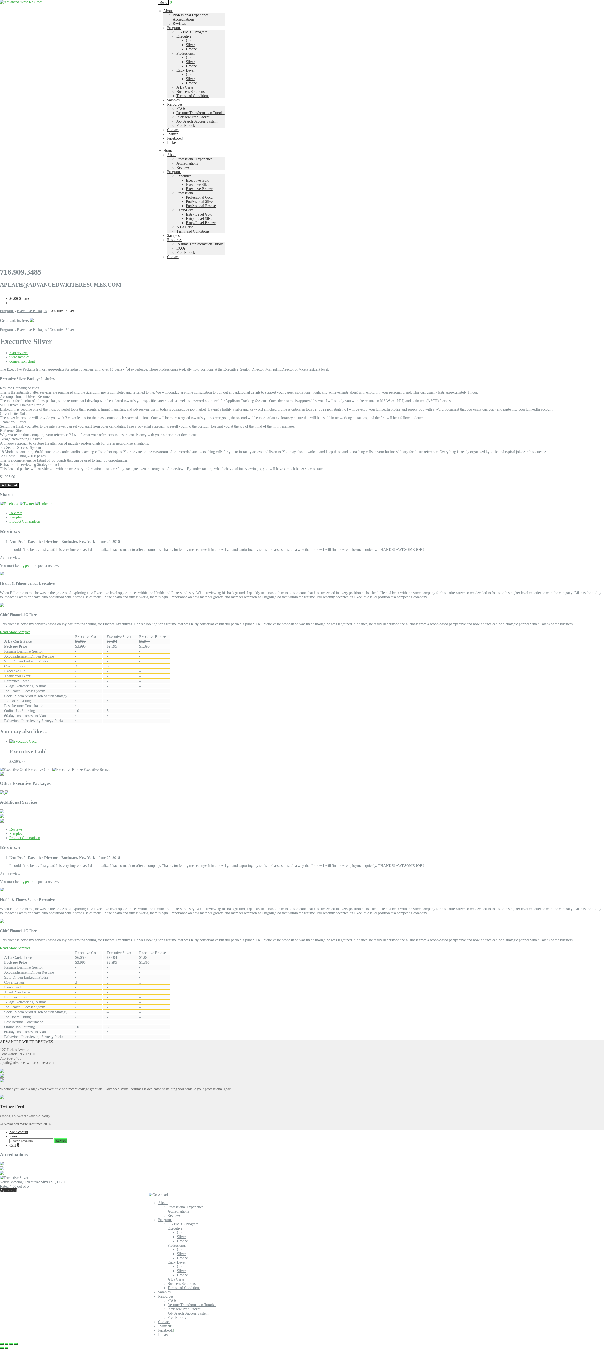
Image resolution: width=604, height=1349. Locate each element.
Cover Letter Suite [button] (13, 413)
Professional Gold (199, 197)
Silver (190, 45)
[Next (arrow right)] (6, 1348)
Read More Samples (15, 632)
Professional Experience (191, 15)
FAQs (180, 108)
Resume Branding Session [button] (19, 388)
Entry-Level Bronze (201, 223)
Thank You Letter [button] (13, 422)
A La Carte (184, 87)
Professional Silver (200, 201)
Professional (185, 53)
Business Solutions (190, 91)
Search (14, 1136)
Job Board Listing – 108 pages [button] (23, 456)
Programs (174, 28)
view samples (19, 357)
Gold (189, 40)
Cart (14, 1145)
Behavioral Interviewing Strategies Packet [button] (31, 464)
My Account (18, 1132)
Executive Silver (198, 184)
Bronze (191, 49)
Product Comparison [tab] (24, 521)
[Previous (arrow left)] (2, 1348)
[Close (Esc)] (16, 1344)
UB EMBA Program (191, 32)
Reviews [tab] (15, 513)
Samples (173, 100)
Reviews (179, 23)
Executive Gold (197, 180)
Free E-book (185, 125)
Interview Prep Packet (192, 117)
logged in (27, 566)
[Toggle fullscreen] (6, 1344)
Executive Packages (32, 311)
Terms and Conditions (192, 96)
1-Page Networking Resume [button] (21, 439)
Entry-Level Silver (200, 218)
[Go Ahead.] (159, 1195)
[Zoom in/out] (2, 1344)
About (168, 11)
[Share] (11, 1344)
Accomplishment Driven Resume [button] (25, 397)
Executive (183, 36)
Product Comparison (24, 838)
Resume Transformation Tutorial (200, 113)
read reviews (18, 353)
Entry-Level (185, 70)
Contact (173, 130)
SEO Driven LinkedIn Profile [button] (22, 405)
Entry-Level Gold (199, 214)
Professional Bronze (201, 206)
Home (167, 150)
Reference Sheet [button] (12, 430)
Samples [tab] (15, 517)
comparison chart (22, 361)
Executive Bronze (199, 189)
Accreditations (183, 19)
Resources (174, 104)
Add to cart (9, 485)
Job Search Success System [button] (20, 447)
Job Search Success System (196, 121)
